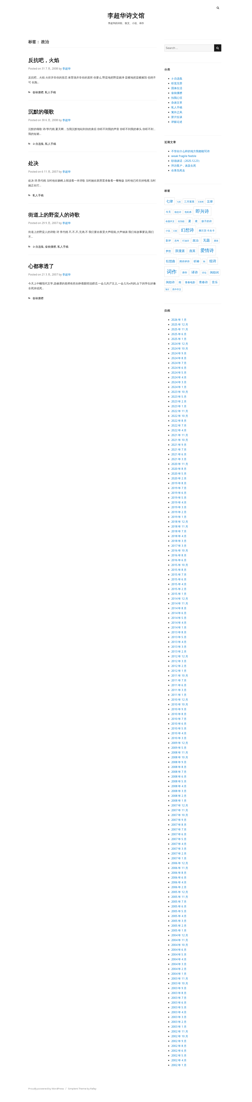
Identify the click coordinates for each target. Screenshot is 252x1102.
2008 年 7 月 (179, 772)
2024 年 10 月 (179, 348)
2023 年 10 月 (179, 392)
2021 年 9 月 (179, 445)
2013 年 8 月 (179, 632)
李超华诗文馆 (126, 15)
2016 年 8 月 (179, 555)
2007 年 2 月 (179, 853)
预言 (167, 289)
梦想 (168, 251)
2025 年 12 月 (179, 324)
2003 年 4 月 (179, 1012)
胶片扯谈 (176, 117)
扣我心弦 (176, 98)
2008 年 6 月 (179, 776)
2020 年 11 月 (179, 464)
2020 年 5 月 (179, 473)
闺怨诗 (170, 282)
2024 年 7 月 (179, 363)
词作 (172, 272)
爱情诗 (207, 250)
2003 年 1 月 (179, 1026)
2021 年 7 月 (179, 449)
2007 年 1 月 (179, 858)
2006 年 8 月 (179, 873)
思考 (177, 240)
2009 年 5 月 (179, 748)
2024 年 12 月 (179, 344)
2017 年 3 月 (179, 546)
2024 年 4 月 (179, 377)
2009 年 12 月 (179, 743)
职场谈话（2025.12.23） (186, 161)
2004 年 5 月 (179, 954)
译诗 (194, 272)
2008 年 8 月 (179, 767)
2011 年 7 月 (179, 680)
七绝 (179, 202)
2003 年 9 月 (179, 988)
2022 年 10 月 (179, 416)
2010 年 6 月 (179, 724)
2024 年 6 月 (179, 368)
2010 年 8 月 (179, 714)
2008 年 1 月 (179, 800)
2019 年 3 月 (179, 507)
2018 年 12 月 (179, 522)
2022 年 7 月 (179, 425)
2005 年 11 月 (179, 897)
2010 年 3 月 (179, 738)
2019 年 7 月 (179, 488)
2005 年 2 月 (179, 925)
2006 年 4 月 (179, 882)
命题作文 (170, 221)
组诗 (212, 261)
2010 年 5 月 (179, 728)
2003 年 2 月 (179, 1022)
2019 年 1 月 (179, 517)
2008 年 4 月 (179, 786)
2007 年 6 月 (179, 834)
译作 (184, 272)
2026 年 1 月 (179, 320)
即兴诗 (202, 211)
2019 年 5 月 (179, 497)
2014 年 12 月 (179, 598)
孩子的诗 (206, 221)
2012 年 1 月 (179, 671)
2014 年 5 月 (179, 618)
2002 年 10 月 (179, 1036)
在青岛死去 (178, 170)
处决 (33, 163)
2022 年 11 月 (179, 411)
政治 (196, 240)
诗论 (204, 272)
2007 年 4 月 (179, 844)
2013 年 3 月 (179, 647)
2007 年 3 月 (179, 849)
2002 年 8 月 (179, 1046)
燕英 (192, 251)
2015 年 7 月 (179, 574)
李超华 (66, 68)
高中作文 (176, 289)
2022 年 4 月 (179, 430)
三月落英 (189, 201)
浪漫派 (180, 251)
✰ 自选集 (38, 144)
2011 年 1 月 (179, 695)
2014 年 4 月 (179, 623)
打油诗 (185, 240)
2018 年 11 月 (179, 526)
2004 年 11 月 (179, 940)
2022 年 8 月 (179, 421)
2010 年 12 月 (179, 699)
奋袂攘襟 (38, 92)
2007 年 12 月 (179, 805)
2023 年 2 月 (179, 401)
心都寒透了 (41, 266)
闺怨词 (214, 272)
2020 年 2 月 (179, 478)
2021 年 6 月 (179, 454)
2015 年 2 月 (179, 589)
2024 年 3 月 (179, 382)
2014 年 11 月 (179, 603)
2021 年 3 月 (179, 459)
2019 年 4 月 (179, 502)
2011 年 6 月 (179, 685)
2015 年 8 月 (179, 570)
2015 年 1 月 (179, 594)
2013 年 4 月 (179, 642)
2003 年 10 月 (179, 983)
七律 (169, 201)
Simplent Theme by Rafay (82, 1088)
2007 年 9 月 (179, 820)
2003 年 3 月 (179, 1017)
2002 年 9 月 (179, 1041)
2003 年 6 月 (179, 1002)
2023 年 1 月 (179, 406)
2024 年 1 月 (179, 387)
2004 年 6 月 (179, 950)
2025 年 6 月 (179, 334)
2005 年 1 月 (179, 930)
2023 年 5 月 (179, 396)
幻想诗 (187, 230)
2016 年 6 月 (179, 560)
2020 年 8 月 (179, 469)
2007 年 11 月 (179, 810)
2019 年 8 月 (179, 483)
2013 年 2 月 (179, 651)
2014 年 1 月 (179, 627)
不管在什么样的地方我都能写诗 (190, 151)
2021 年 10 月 (179, 440)
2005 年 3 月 (179, 921)
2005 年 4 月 (179, 916)
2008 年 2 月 (179, 796)
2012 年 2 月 (179, 666)
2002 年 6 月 (179, 1051)
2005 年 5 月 (179, 911)
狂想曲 (170, 261)
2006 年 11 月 (179, 868)
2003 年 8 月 (179, 993)
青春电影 (190, 282)
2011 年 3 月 (179, 690)
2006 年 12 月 (179, 863)
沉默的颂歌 (41, 112)
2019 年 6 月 (179, 493)
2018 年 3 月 (179, 541)
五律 (210, 201)
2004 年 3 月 (179, 964)
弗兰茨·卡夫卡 (207, 230)
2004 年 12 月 (179, 935)
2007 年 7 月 (179, 829)
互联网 (200, 202)
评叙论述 (176, 122)
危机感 (188, 212)
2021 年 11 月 (179, 435)
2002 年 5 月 (179, 1055)
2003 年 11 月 (179, 978)
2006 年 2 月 (179, 887)
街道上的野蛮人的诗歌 (54, 215)
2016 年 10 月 (179, 550)
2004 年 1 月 (179, 974)
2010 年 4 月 (179, 733)
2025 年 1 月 (179, 339)
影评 (168, 240)
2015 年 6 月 (179, 579)
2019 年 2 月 (179, 512)
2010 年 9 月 (179, 709)
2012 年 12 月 (179, 656)
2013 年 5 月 (179, 637)
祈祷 (196, 261)
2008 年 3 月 (179, 791)
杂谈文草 (176, 102)
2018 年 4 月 (179, 536)
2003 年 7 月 (179, 998)
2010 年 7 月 (179, 719)
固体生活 (176, 88)
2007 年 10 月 (179, 815)
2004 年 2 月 (179, 969)
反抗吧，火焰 (43, 60)
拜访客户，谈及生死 (183, 165)
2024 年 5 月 (179, 372)
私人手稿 (50, 92)
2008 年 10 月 (179, 757)
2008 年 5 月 (179, 781)
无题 (206, 240)
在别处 (181, 221)
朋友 (216, 240)
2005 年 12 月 (179, 892)
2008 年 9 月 (179, 762)
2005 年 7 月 (179, 901)
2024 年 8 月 (179, 358)
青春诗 (203, 282)
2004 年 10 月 (179, 945)
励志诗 (178, 212)
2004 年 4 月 (179, 959)
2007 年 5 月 (179, 839)
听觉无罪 (176, 83)
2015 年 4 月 (179, 584)
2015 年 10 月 (179, 565)
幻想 (175, 231)
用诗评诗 (184, 261)
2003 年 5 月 (179, 1007)
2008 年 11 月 (179, 752)
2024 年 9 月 (179, 353)
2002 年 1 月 (179, 1065)
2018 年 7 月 (179, 531)
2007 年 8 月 (179, 824)
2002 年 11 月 (179, 1031)
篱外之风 (176, 112)
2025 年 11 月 (179, 329)
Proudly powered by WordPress (46, 1088)
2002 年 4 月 (179, 1060)
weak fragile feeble (183, 156)
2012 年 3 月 (179, 661)
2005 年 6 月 (179, 906)
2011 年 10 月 (179, 675)
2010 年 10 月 (179, 704)
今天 (168, 211)
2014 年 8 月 (179, 608)
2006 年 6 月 (179, 877)
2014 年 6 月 (179, 613)
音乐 (215, 282)
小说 (168, 230)
